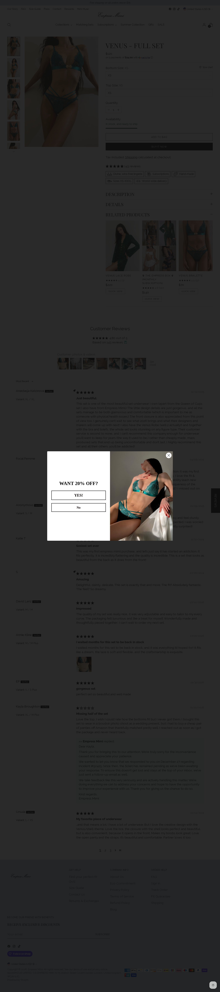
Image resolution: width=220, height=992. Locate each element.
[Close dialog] (169, 455)
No (79, 507)
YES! (78, 495)
